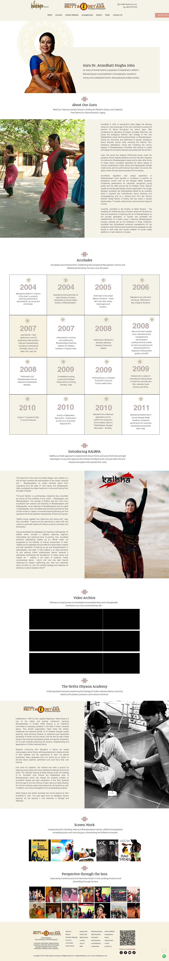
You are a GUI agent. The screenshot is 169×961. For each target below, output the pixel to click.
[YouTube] (129, 952)
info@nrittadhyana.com (82, 956)
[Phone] (124, 7)
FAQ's (81, 946)
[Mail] (118, 4)
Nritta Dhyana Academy (52, 956)
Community (95, 946)
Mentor (68, 934)
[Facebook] (125, 952)
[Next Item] (136, 902)
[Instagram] (121, 952)
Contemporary (96, 943)
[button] (49, 14)
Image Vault (83, 931)
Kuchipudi (94, 937)
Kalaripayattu (95, 940)
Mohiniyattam (96, 934)
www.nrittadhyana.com (99, 956)
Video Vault (83, 934)
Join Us (82, 943)
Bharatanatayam (96, 931)
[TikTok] (134, 952)
